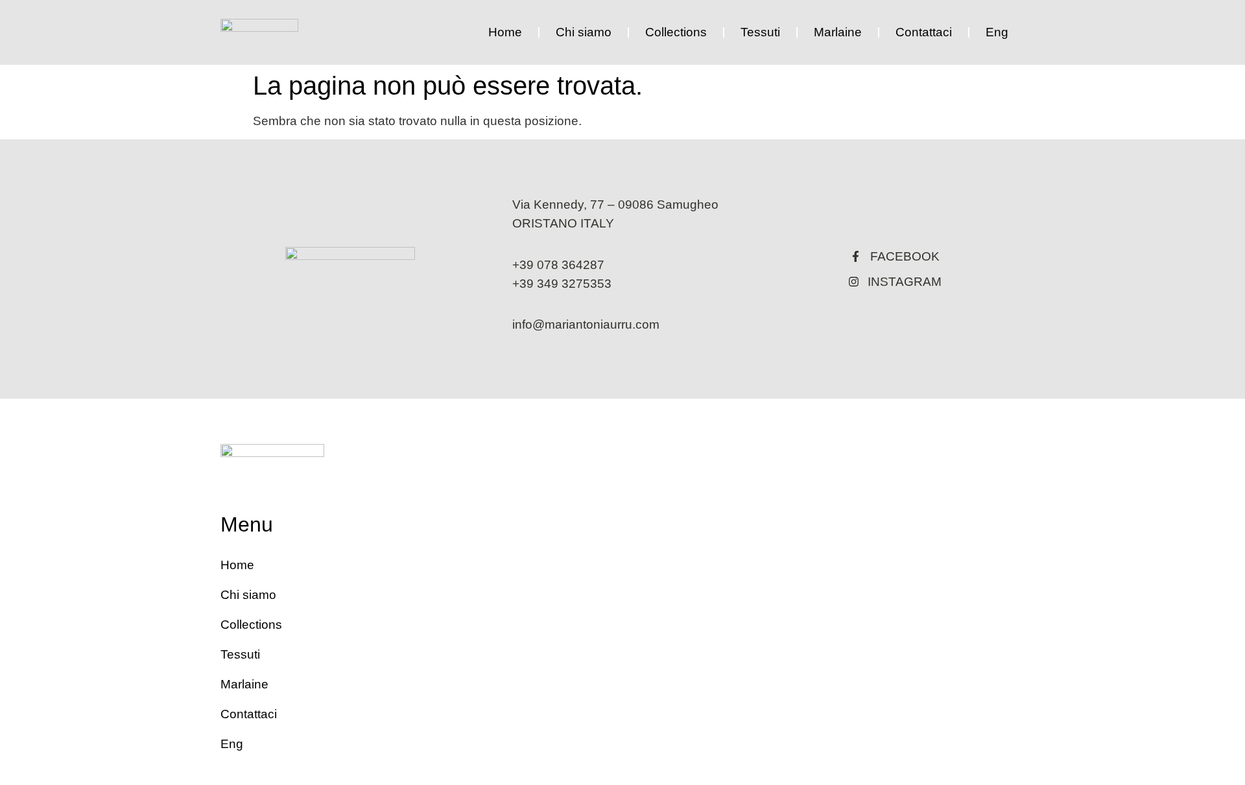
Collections (676, 32)
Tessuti (760, 32)
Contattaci (923, 32)
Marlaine (838, 32)
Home (505, 32)
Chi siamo (583, 32)
